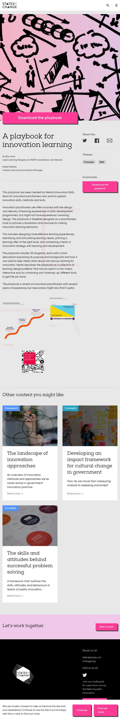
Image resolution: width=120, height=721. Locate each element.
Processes (89, 162)
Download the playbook (40, 118)
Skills (102, 162)
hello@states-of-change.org (92, 659)
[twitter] (84, 675)
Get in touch (106, 627)
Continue (82, 710)
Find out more (102, 710)
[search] (108, 5)
